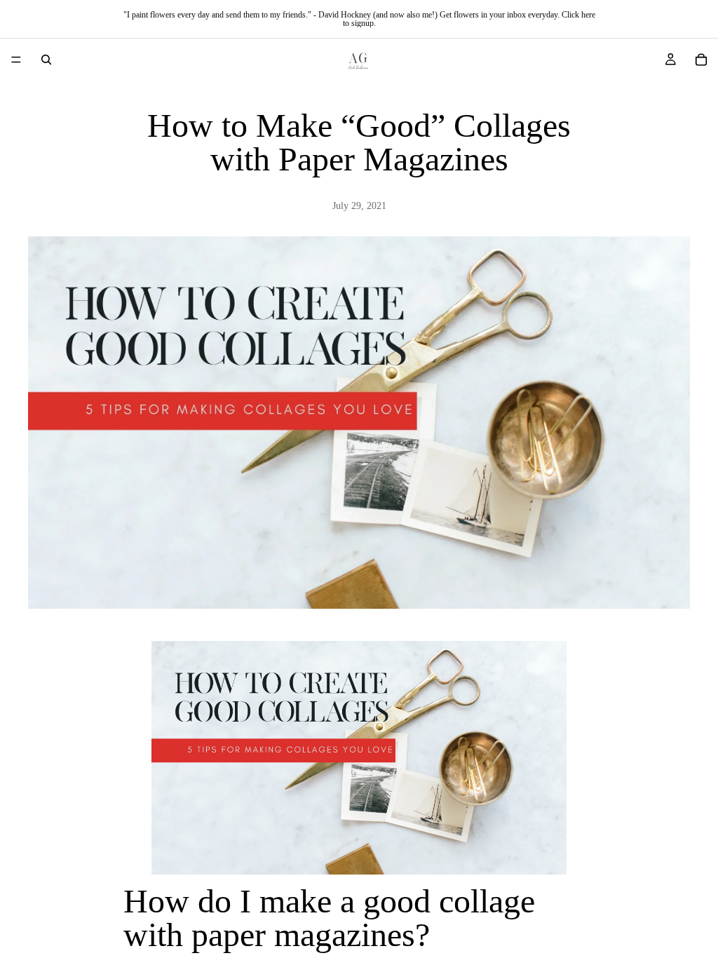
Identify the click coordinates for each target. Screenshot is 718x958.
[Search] (46, 59)
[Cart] (701, 59)
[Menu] (16, 59)
